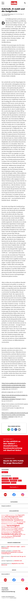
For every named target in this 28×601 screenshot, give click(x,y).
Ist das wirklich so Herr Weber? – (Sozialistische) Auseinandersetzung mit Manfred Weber (12, 444)
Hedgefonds (13, 480)
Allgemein (5, 472)
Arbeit (16, 515)
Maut (19, 480)
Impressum (5, 589)
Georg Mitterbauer (9, 14)
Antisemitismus (12, 515)
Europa (23, 521)
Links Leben (18, 529)
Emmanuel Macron (10, 521)
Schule (11, 532)
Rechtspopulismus (5, 532)
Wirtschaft (17, 536)
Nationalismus (4, 530)
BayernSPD (21, 515)
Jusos (3, 529)
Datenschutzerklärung (8, 591)
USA (5, 536)
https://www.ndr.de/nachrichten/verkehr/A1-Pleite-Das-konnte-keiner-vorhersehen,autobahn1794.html (15, 397)
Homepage (5, 588)
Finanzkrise (5, 480)
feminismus (4, 523)
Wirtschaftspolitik (6, 537)
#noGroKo (3, 515)
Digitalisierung (4, 521)
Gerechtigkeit (13, 525)
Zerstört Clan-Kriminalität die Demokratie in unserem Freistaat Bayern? (12, 552)
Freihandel (15, 523)
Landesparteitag (9, 529)
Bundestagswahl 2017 (13, 517)
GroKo (19, 527)
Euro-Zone (18, 521)
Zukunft (12, 537)
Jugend (22, 527)
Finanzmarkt (10, 523)
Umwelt (2, 536)
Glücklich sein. (18, 560)
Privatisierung (6, 482)
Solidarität (17, 532)
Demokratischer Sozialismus (12, 520)
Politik (16, 530)
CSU (10, 478)
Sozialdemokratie (9, 534)
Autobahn (5, 478)
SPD (20, 534)
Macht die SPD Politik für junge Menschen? (13, 461)
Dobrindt (15, 478)
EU (15, 522)
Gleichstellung (14, 527)
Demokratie (16, 518)
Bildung (3, 516)
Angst (6, 515)
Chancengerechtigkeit (5, 518)
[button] (8, 429)
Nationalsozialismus (10, 530)
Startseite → (14, 487)
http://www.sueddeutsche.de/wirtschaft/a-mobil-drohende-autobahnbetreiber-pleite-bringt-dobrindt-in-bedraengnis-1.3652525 (14, 385)
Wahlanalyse (10, 536)
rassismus (21, 530)
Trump (23, 534)
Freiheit (20, 523)
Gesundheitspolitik (5, 527)
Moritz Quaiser (13, 597)
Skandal (13, 482)
